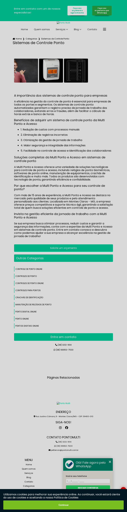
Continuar (64, 505)
